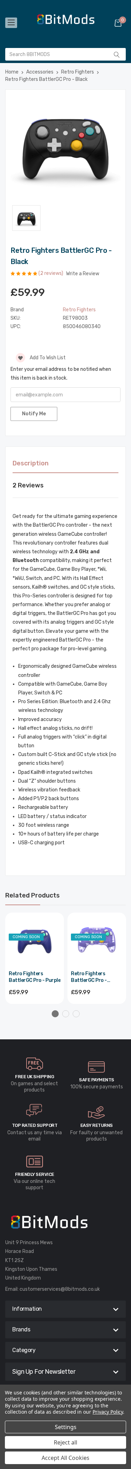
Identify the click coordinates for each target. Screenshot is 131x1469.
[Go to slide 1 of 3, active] (55, 1013)
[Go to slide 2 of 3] (65, 1013)
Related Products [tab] (32, 895)
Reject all (65, 1442)
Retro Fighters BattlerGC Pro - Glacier (89, 977)
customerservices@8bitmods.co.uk (60, 1289)
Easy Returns (96, 1125)
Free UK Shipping (34, 1076)
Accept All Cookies (65, 1458)
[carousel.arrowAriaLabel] (34, 1064)
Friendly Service (34, 1174)
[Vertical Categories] (11, 23)
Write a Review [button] (82, 274)
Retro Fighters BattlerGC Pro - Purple (34, 977)
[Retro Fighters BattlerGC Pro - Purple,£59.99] (34, 942)
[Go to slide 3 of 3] (76, 1013)
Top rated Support (35, 1125)
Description (31, 463)
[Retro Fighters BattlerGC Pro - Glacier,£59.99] (97, 942)
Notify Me (34, 414)
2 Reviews (28, 485)
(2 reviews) (51, 273)
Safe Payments (96, 1079)
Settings (66, 1427)
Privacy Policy (108, 1411)
